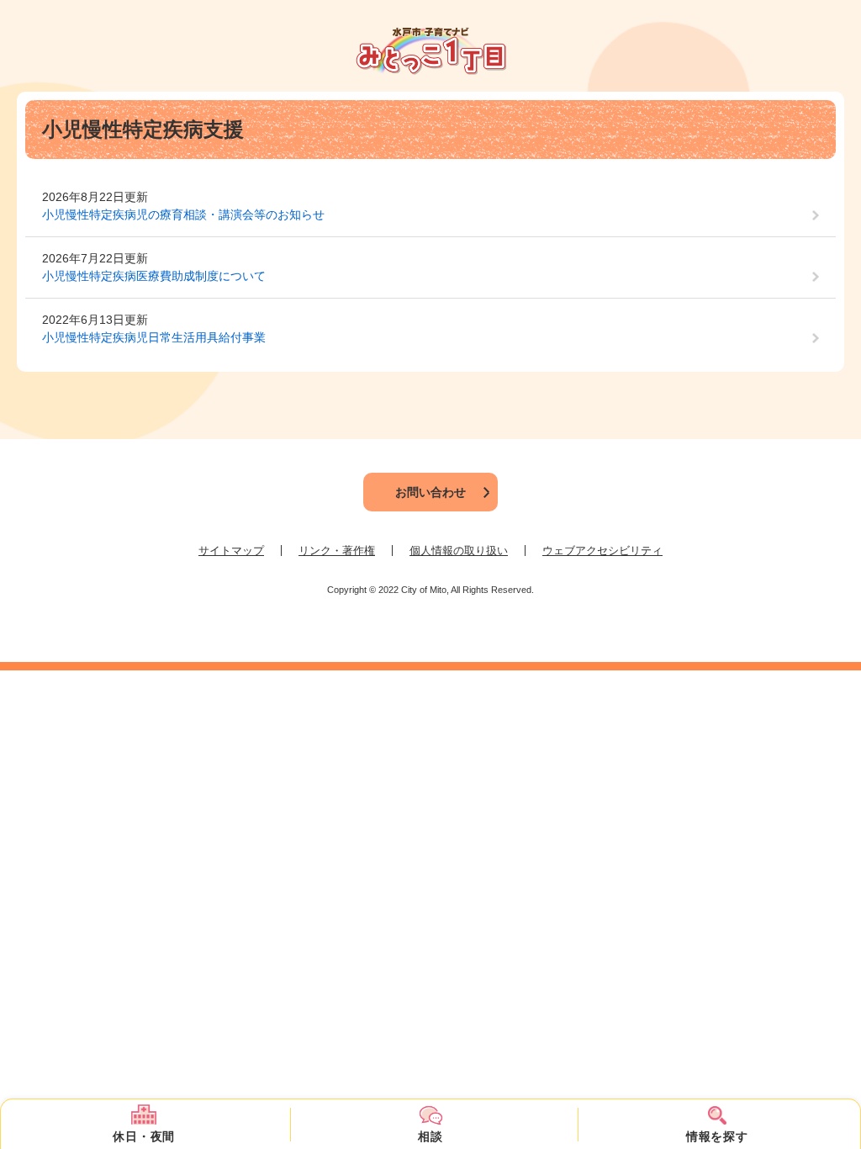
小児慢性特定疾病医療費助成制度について (154, 276)
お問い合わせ (430, 492)
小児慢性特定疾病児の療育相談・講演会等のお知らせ (183, 214)
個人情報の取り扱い (458, 550)
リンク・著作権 (336, 550)
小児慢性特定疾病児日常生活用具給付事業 (154, 337)
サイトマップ (231, 550)
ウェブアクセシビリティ (602, 550)
